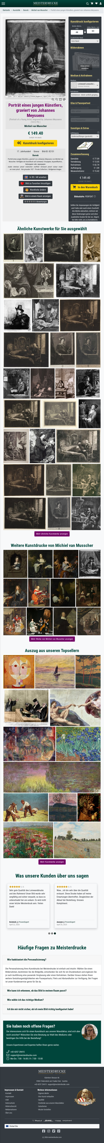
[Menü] (3, 3)
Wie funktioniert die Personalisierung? (26, 959)
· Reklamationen (11, 1109)
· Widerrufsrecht (10, 1106)
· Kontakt (8, 1093)
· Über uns (8, 1113)
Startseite (6, 10)
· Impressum (9, 1096)
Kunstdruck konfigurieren (37, 143)
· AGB (7, 1100)
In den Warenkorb (87, 187)
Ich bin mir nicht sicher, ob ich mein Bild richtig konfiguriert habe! (40, 1009)
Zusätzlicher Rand (77, 38)
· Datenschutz (10, 1103)
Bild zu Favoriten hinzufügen (37, 183)
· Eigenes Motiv (43, 1093)
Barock (25, 10)
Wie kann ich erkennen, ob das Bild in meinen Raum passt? (37, 990)
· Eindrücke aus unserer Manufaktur (51, 1103)
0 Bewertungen (41, 202)
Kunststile (16, 10)
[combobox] (85, 41)
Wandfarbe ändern (37, 189)
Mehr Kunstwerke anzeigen (52, 862)
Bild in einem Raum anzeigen (37, 196)
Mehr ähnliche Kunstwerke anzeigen (52, 534)
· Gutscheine (42, 1106)
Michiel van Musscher (39, 10)
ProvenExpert (24, 922)
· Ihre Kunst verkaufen (46, 1096)
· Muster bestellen (44, 1109)
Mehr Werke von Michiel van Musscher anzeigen (52, 639)
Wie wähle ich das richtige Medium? (25, 999)
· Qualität (41, 1100)
